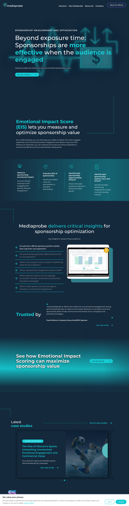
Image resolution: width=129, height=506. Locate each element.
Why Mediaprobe (76, 6)
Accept (121, 502)
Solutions (63, 6)
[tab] (39, 248)
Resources (89, 6)
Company (100, 6)
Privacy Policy (29, 503)
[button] (28, 444)
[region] (64, 500)
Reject (110, 502)
